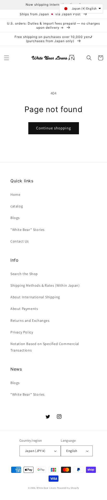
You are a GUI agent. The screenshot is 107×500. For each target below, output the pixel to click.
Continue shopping (53, 128)
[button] (6, 58)
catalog (16, 206)
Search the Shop (24, 273)
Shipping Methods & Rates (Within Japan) (44, 285)
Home (15, 194)
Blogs (15, 217)
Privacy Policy (21, 332)
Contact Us (19, 241)
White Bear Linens (46, 487)
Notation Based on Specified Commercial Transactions (44, 347)
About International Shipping (35, 297)
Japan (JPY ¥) (35, 451)
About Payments (24, 308)
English (71, 451)
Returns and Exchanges (30, 320)
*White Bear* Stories (27, 229)
